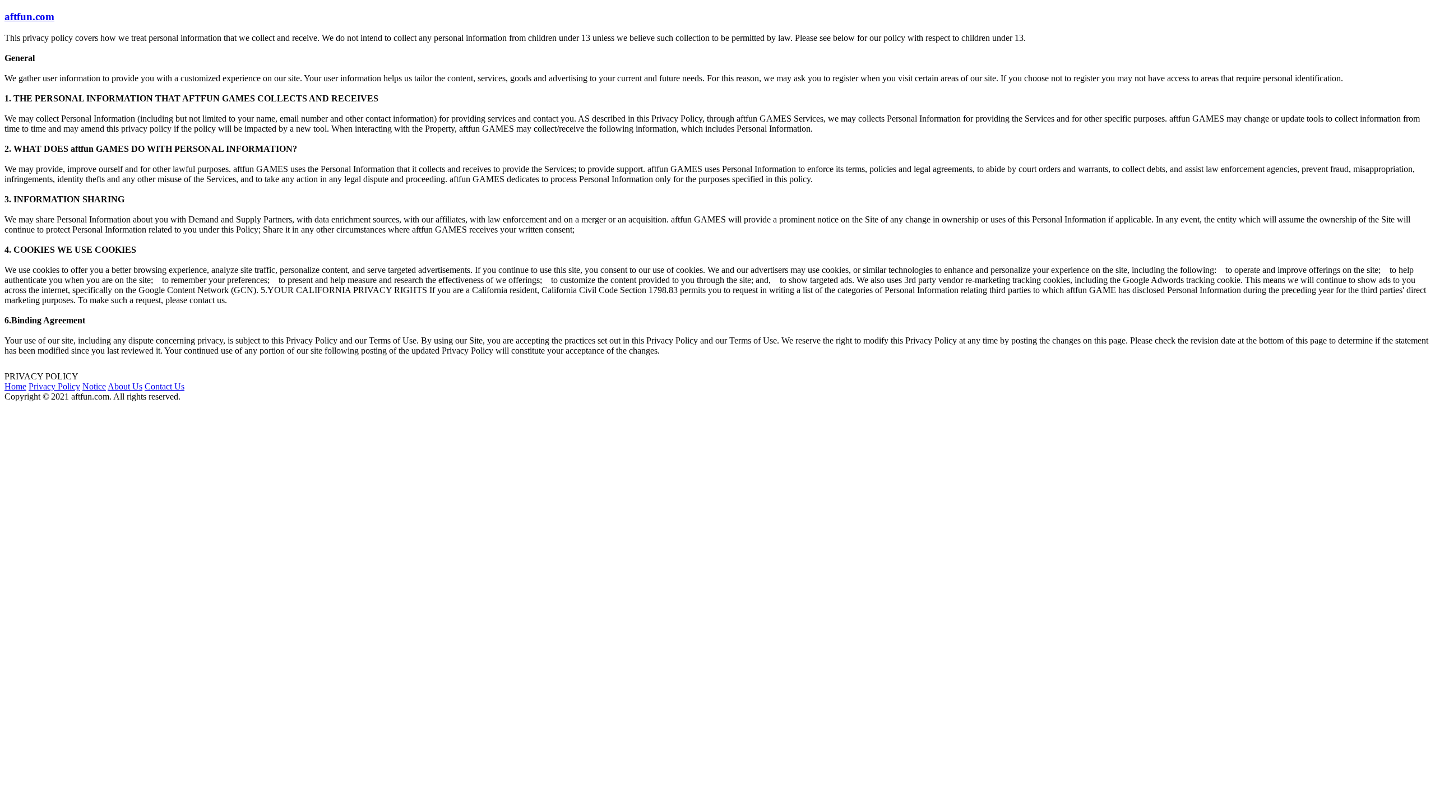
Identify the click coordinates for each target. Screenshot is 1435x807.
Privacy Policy (54, 386)
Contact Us (164, 386)
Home (15, 386)
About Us (125, 386)
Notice (94, 386)
